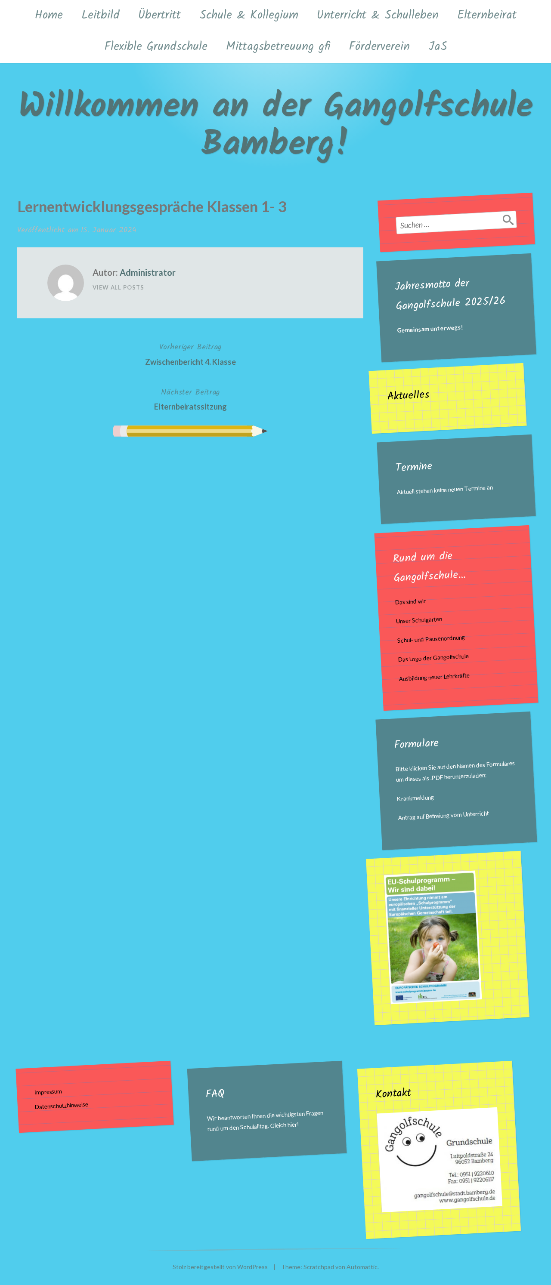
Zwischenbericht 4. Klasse (190, 353)
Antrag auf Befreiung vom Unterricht (443, 816)
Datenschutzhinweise (62, 1105)
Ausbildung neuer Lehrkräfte (434, 677)
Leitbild (100, 15)
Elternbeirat (487, 15)
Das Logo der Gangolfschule (433, 658)
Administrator (148, 272)
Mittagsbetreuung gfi (278, 46)
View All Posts (118, 287)
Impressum (48, 1092)
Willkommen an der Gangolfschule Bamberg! (276, 126)
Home (49, 15)
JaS (437, 46)
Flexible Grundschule (155, 46)
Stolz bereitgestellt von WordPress (220, 1266)
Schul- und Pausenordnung (431, 639)
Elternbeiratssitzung (190, 398)
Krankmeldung (415, 798)
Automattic (362, 1266)
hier (292, 1124)
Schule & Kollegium (248, 15)
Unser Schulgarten (419, 620)
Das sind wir (410, 601)
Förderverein (379, 46)
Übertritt (159, 15)
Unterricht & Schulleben (378, 15)
